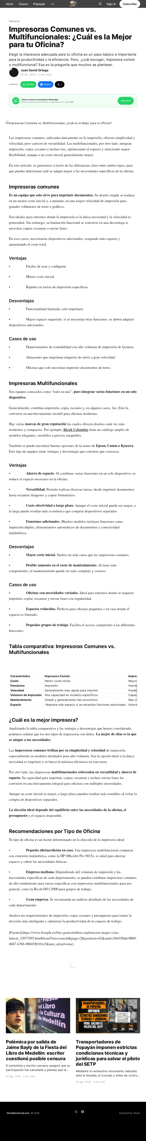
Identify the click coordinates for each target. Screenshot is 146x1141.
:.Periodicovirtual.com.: (18, 1113)
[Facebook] (82, 1111)
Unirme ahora (126, 101)
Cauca (23, 4)
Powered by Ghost (129, 1113)
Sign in (111, 4)
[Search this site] (100, 4)
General (14, 21)
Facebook (47, 84)
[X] (76, 1111)
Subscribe (130, 4)
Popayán (39, 4)
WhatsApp (30, 84)
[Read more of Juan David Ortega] (14, 72)
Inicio (9, 4)
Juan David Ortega (34, 70)
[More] (52, 4)
